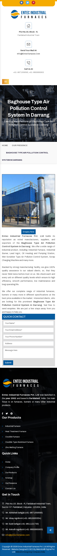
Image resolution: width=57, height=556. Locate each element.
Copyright (6, 547)
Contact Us (10, 489)
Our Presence (19, 145)
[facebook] (22, 3)
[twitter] (28, 3)
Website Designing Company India (30, 552)
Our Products (11, 473)
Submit (8, 363)
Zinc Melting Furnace (14, 447)
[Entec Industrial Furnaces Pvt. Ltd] (28, 14)
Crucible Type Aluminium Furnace (19, 442)
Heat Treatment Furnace (15, 431)
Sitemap (8, 478)
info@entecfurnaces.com (28, 54)
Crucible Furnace (12, 437)
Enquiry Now (28, 232)
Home (5, 145)
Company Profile (12, 467)
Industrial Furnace (12, 426)
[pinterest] (33, 3)
